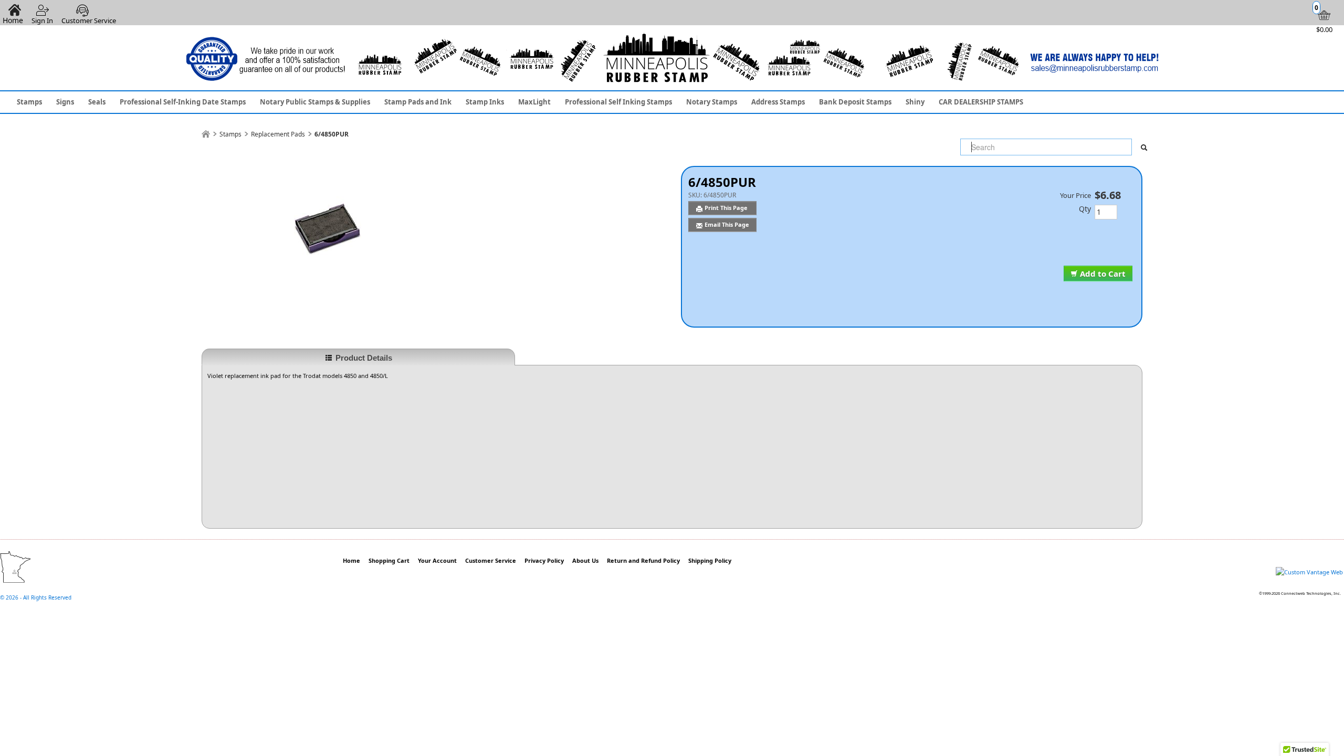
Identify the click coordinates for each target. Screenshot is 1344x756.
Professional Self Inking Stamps (618, 102)
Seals (97, 102)
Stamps (29, 102)
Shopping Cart (389, 560)
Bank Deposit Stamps (855, 102)
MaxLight (534, 102)
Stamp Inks (485, 102)
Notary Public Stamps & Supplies (315, 102)
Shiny (915, 102)
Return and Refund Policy (643, 560)
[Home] (206, 134)
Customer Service (88, 20)
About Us (585, 560)
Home (351, 560)
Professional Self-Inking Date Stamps (183, 102)
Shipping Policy (709, 560)
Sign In (42, 20)
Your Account (437, 560)
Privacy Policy (544, 560)
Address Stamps (778, 102)
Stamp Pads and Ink (418, 102)
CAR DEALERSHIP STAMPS (981, 102)
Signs (65, 102)
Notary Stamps (711, 102)
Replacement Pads (278, 134)
